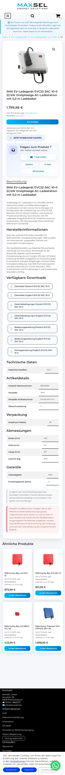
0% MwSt (6, 726)
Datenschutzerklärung (13, 717)
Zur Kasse (7, 750)
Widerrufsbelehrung (11, 734)
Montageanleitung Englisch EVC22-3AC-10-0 (34, 351)
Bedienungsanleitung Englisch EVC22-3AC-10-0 (33, 340)
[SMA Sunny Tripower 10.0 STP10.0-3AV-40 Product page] (48, 614)
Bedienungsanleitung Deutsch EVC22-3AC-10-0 (33, 328)
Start (5, 37)
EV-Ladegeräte (19, 37)
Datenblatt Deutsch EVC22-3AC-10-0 (32, 286)
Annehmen (11, 770)
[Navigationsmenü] (8, 16)
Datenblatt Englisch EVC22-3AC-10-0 (32, 295)
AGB (4, 713)
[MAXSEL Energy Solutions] (32, 6)
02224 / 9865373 (13, 702)
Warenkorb (7, 746)
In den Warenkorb (17, 595)
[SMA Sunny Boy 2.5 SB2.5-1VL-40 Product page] (17, 614)
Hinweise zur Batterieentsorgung (18, 730)
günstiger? (20, 116)
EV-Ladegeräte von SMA (44, 37)
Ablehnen (29, 770)
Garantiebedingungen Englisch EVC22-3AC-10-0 (33, 317)
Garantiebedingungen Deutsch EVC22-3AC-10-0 (33, 305)
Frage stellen (40, 157)
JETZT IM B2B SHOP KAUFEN (26, 138)
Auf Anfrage (32, 122)
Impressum (7, 721)
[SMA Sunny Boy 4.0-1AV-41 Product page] (17, 560)
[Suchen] (32, 16)
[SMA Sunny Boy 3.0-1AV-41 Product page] (48, 560)
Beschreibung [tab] (16, 181)
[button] (54, 49)
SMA (19, 133)
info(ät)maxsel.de (13, 705)
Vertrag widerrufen (14, 738)
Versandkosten (31, 113)
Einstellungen (18, 761)
